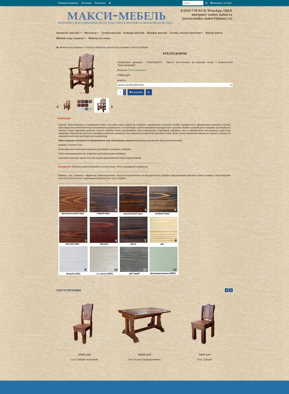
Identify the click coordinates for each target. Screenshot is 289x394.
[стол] (144, 324)
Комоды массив (133, 32)
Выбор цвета (213, 32)
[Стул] (84, 324)
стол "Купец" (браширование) (144, 359)
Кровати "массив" (68, 32)
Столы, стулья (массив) (185, 32)
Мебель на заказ (99, 38)
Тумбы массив (111, 32)
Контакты (100, 3)
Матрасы (90, 32)
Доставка (86, 3)
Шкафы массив (157, 32)
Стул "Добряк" (204, 359)
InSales (229, 388)
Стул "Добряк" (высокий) (84, 359)
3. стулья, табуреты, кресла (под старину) (107, 47)
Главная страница (68, 3)
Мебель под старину (70, 38)
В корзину (137, 92)
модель (121, 80)
